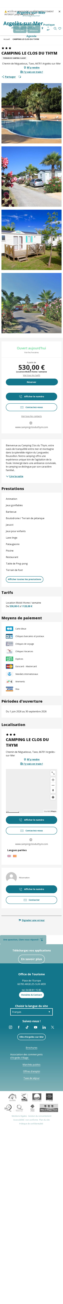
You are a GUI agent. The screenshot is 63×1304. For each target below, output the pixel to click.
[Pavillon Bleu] (36, 1097)
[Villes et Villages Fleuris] (49, 1107)
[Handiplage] (24, 1097)
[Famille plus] (12, 1097)
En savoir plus (31, 959)
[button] (55, 28)
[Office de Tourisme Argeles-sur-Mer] (23, 25)
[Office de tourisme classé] (49, 1097)
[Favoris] (60, 29)
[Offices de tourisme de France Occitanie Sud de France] (14, 1107)
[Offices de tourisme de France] (32, 1107)
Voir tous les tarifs (31, 375)
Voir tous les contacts (31, 416)
